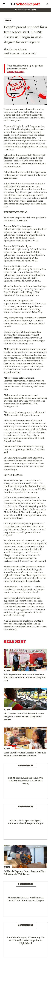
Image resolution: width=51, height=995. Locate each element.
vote (6, 429)
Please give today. (15, 71)
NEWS (8, 21)
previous (34, 429)
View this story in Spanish (15, 49)
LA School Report (25, 4)
